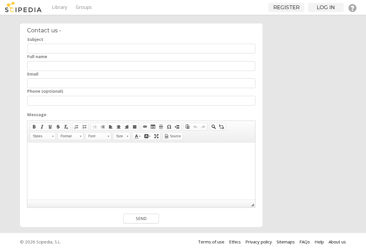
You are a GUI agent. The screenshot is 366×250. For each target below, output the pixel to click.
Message (36, 114)
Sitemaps (286, 242)
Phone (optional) (45, 91)
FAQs (304, 242)
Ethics (235, 242)
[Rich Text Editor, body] (141, 171)
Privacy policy (258, 242)
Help (319, 242)
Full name (37, 56)
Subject (35, 39)
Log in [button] (326, 7)
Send (141, 218)
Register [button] (286, 7)
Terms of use (211, 242)
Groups (84, 7)
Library (59, 7)
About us (337, 242)
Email (32, 74)
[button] (34, 126)
